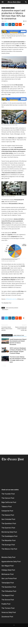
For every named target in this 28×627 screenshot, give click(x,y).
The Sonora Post (7, 600)
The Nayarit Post (7, 595)
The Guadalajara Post (9, 536)
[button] (2, 2)
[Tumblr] (9, 24)
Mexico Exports (5, 309)
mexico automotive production (12, 307)
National (12, 7)
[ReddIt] (20, 24)
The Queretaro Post (8, 587)
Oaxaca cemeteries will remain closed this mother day (21, 328)
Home (2, 5)
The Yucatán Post (8, 494)
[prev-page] (2, 366)
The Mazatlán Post (8, 540)
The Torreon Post (7, 608)
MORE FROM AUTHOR (19, 335)
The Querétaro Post (8, 523)
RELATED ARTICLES (7, 335)
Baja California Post (8, 502)
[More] (23, 24)
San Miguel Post (7, 566)
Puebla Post (5, 604)
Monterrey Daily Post (9, 532)
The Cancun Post (7, 498)
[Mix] (16, 24)
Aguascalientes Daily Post (11, 561)
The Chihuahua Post (8, 591)
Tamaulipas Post (7, 583)
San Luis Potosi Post (9, 578)
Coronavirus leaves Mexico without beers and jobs (6, 328)
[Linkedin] (13, 24)
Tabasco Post (6, 506)
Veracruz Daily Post (8, 612)
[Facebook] (2, 24)
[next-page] (5, 366)
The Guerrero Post (8, 528)
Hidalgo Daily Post (8, 570)
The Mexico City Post (9, 549)
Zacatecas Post (7, 617)
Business (7, 5)
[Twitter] (6, 24)
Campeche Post (7, 511)
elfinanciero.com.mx (11, 299)
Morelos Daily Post (8, 557)
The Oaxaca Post (7, 515)
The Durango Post (8, 545)
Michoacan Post (7, 574)
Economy (8, 7)
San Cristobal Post (8, 519)
